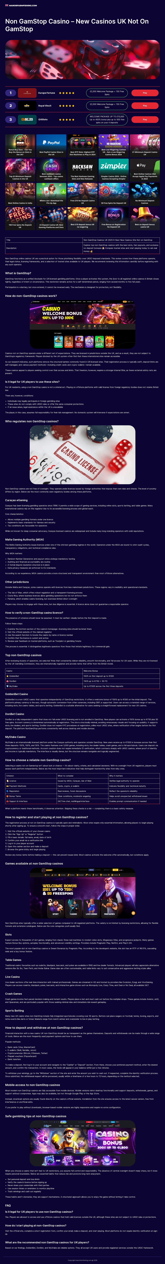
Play (145, 93)
